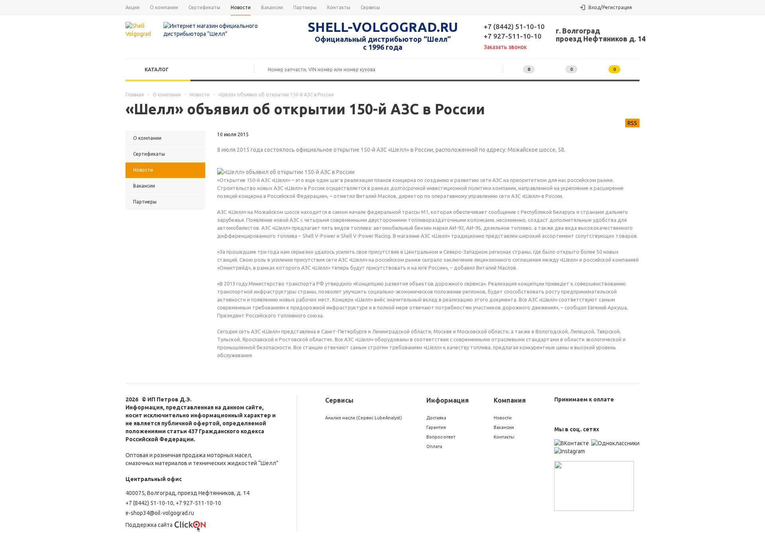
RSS (632, 123)
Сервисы (339, 400)
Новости (503, 417)
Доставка (436, 417)
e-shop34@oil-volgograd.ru (160, 513)
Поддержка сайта (149, 525)
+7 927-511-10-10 (512, 36)
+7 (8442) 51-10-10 (514, 26)
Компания (510, 400)
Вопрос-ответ (440, 436)
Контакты (504, 436)
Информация (447, 400)
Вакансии (504, 427)
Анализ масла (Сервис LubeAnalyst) (363, 417)
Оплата (434, 446)
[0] (557, 69)
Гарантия (436, 427)
